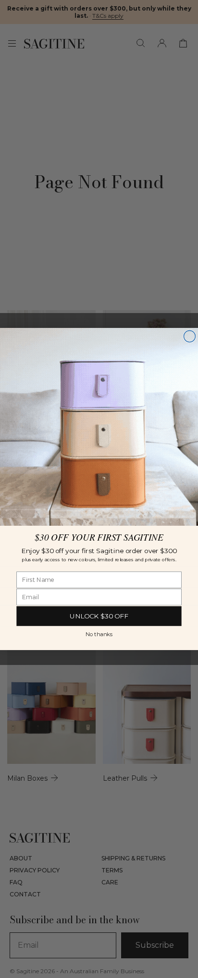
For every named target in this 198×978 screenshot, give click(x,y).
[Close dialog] (189, 336)
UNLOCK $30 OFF (99, 616)
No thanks (99, 634)
